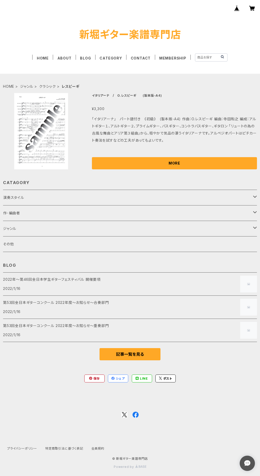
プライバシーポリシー (22, 448)
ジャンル (26, 86)
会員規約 (97, 448)
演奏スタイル (13, 197)
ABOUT (64, 58)
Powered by (124, 467)
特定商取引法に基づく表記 (64, 448)
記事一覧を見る (130, 354)
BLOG (85, 58)
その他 (8, 244)
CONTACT (141, 58)
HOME (43, 58)
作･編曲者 (11, 213)
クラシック (47, 86)
